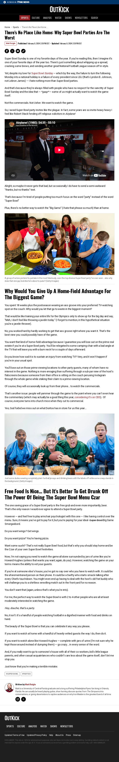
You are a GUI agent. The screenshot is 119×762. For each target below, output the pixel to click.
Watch (58, 18)
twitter (23, 699)
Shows (68, 18)
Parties (27, 674)
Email (18, 51)
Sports (24, 18)
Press (68, 735)
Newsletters (81, 18)
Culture (36, 18)
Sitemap (77, 735)
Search (94, 18)
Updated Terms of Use (15, 735)
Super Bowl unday (42, 73)
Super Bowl (12, 674)
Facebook (7, 51)
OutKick (59, 9)
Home (7, 27)
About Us (59, 735)
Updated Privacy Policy (37, 735)
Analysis (47, 18)
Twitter (12, 51)
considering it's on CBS (87, 397)
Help (51, 735)
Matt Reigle (10, 43)
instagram (17, 699)
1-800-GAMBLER (99, 743)
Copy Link (23, 51)
